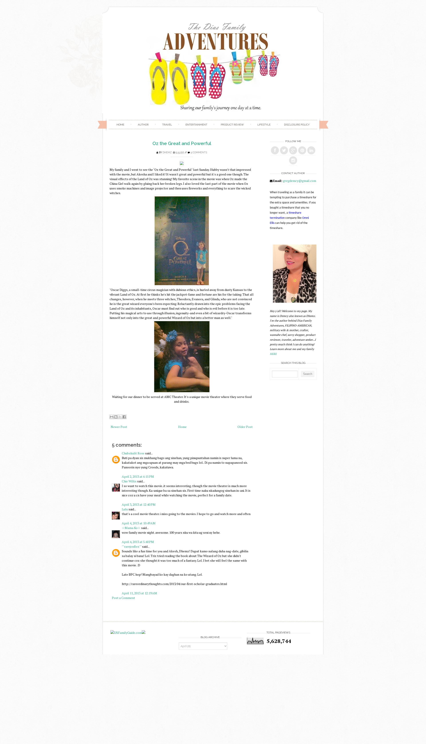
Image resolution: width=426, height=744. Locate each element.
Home (120, 124)
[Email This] (111, 417)
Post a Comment (123, 598)
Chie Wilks (129, 481)
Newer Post (119, 427)
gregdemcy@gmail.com (299, 181)
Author (143, 124)
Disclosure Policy (297, 124)
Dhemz (167, 152)
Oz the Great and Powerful (181, 143)
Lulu (125, 509)
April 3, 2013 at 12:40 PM (139, 504)
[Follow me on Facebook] (275, 150)
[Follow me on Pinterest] (302, 150)
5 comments (199, 152)
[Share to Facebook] (124, 417)
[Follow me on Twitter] (284, 150)
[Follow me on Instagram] (293, 160)
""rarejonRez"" (131, 546)
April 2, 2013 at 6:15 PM (138, 476)
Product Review (232, 124)
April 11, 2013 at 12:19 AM (139, 593)
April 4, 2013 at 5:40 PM (138, 542)
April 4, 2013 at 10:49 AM (139, 523)
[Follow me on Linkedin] (311, 150)
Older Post (245, 427)
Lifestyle (263, 124)
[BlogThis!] (116, 417)
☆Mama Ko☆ (131, 528)
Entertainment (196, 124)
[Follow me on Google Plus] (293, 150)
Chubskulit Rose (133, 453)
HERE (273, 354)
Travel (167, 124)
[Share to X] (120, 417)
